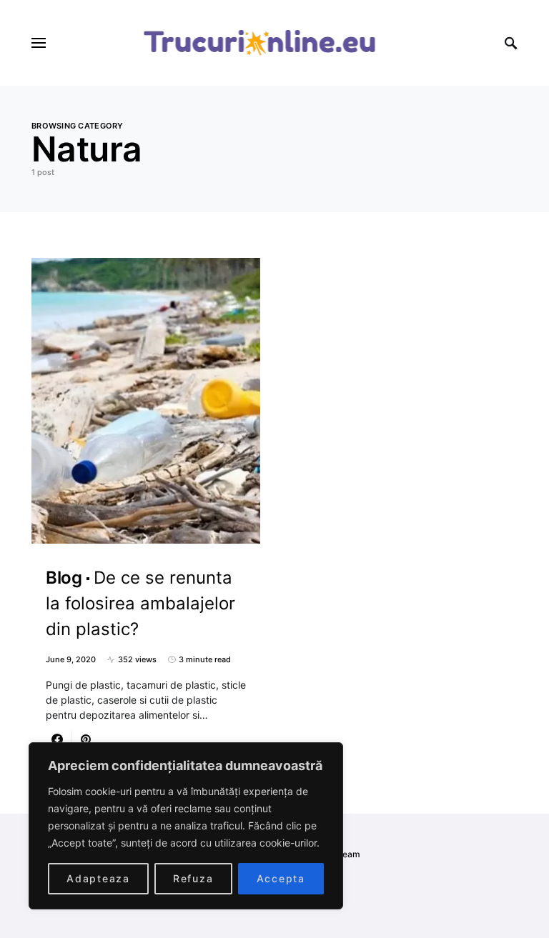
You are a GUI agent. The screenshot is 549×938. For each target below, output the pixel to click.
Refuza (193, 878)
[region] (186, 825)
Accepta (281, 878)
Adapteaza (98, 878)
